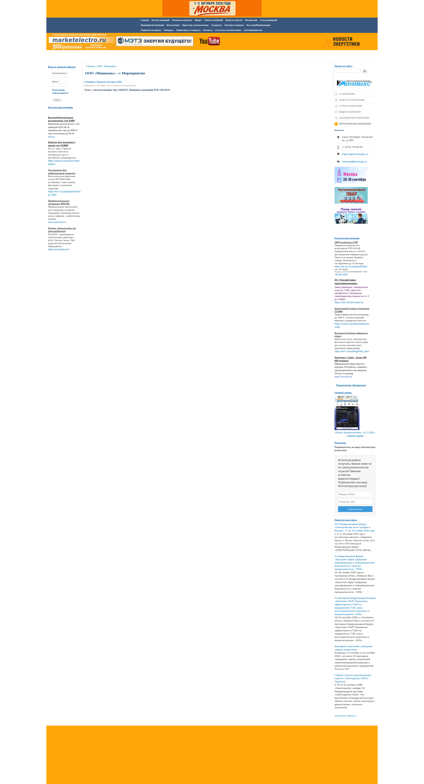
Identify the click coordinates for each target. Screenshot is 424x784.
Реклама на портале (182, 20)
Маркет (198, 20)
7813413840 (341, 274)
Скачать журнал (355, 436)
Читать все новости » (346, 716)
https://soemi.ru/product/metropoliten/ (64, 162)
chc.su (51, 136)
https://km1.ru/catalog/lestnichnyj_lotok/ (64, 193)
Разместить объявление (351, 385)
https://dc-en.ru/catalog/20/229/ (351, 266)
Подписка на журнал (151, 30)
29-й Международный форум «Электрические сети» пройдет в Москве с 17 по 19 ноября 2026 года (354, 527)
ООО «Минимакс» (107, 66)
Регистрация (58, 90)
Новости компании (352, 100)
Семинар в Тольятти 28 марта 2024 (103, 81)
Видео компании (350, 112)
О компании (347, 94)
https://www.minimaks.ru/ (355, 154)
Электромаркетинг (253, 30)
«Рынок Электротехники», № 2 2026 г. (355, 432)
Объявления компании (354, 118)
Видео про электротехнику (195, 25)
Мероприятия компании (355, 123)
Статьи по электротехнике (228, 30)
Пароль (55, 81)
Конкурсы (169, 30)
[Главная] (81, 42)
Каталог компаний (160, 20)
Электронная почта (60, 73)
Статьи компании (350, 106)
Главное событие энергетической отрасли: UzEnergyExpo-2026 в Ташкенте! (353, 678)
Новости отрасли (233, 20)
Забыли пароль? (60, 93)
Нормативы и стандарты (188, 30)
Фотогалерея (173, 25)
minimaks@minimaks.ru (354, 161)
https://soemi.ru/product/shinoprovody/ (352, 325)
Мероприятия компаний (152, 25)
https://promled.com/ (59, 249)
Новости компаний (214, 20)
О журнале (216, 25)
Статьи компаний (268, 20)
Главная (145, 20)
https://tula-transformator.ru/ (349, 302)
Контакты (207, 30)
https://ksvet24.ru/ (343, 376)
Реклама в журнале (234, 25)
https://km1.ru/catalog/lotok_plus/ (352, 351)
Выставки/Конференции (258, 25)
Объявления (251, 20)
